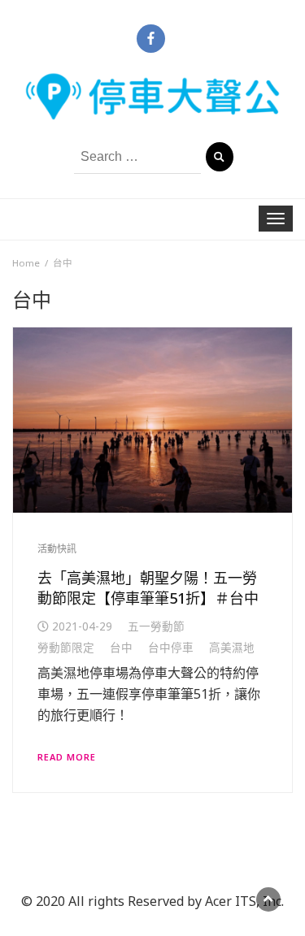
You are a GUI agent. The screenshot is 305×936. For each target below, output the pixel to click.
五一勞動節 (156, 626)
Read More (66, 757)
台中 (121, 647)
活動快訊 (56, 549)
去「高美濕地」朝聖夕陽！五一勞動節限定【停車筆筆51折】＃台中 (148, 587)
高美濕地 (232, 647)
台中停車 (171, 647)
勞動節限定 (65, 647)
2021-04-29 (82, 626)
